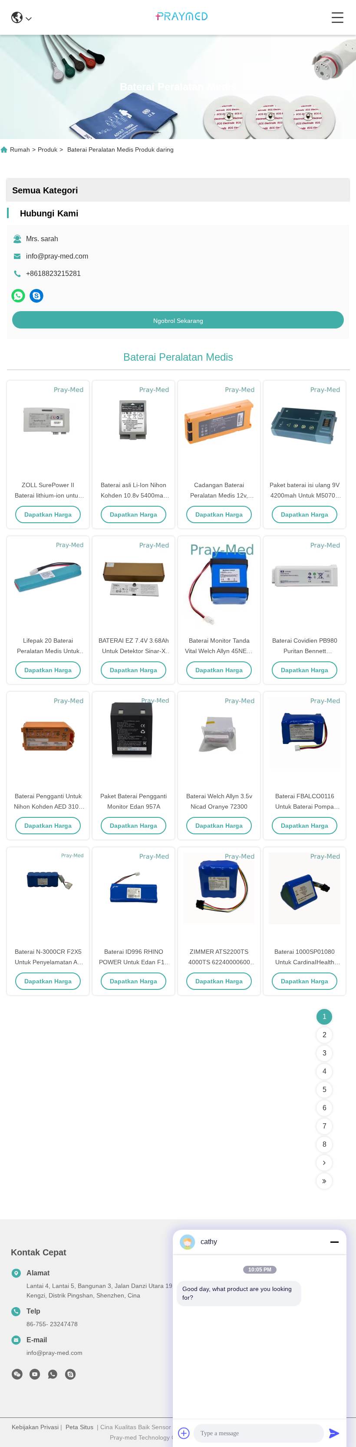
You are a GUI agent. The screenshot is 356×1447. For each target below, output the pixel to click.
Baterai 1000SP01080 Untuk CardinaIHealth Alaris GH (304, 962)
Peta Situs (79, 1427)
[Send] (334, 1433)
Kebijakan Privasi (35, 1427)
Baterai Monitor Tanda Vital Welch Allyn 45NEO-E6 (219, 651)
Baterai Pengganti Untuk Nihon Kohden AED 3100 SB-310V (48, 806)
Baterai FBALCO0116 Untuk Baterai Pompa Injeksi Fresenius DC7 (304, 806)
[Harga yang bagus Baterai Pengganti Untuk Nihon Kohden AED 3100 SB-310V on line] (48, 742)
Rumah (20, 149)
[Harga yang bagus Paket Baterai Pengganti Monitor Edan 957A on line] (133, 742)
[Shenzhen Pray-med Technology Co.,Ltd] (181, 17)
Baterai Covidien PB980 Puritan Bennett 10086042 (304, 651)
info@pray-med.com (57, 256)
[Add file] (184, 1433)
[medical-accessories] (36, 296)
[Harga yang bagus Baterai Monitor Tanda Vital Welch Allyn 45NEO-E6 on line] (219, 586)
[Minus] (334, 1242)
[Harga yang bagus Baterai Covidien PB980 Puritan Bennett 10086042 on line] (304, 586)
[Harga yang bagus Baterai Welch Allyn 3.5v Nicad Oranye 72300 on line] (219, 742)
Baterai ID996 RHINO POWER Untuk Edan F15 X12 (133, 962)
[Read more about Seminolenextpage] (324, 1163)
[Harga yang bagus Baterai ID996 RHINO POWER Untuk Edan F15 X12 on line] (133, 898)
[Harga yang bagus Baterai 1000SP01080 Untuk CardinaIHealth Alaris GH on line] (304, 898)
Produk (47, 149)
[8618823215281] (52, 1376)
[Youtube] (35, 1376)
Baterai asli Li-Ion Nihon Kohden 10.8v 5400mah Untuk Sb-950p (134, 495)
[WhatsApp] (18, 296)
